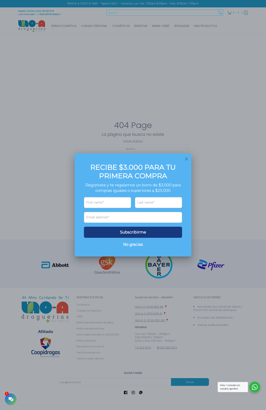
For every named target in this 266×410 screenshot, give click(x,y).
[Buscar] (220, 13)
